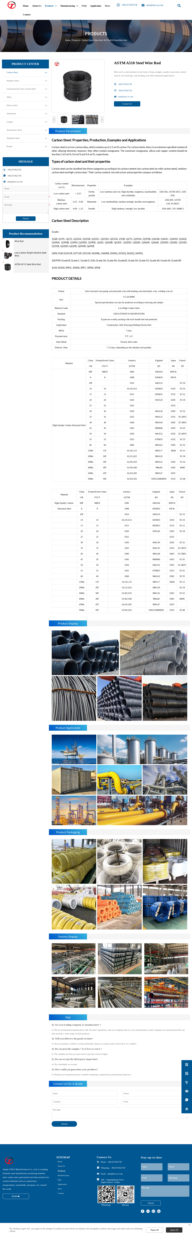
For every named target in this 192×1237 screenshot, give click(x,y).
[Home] (12, 4)
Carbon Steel (87, 40)
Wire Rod (98, 40)
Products (76, 40)
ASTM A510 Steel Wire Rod (115, 40)
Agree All (174, 1230)
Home (67, 40)
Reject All (155, 1230)
